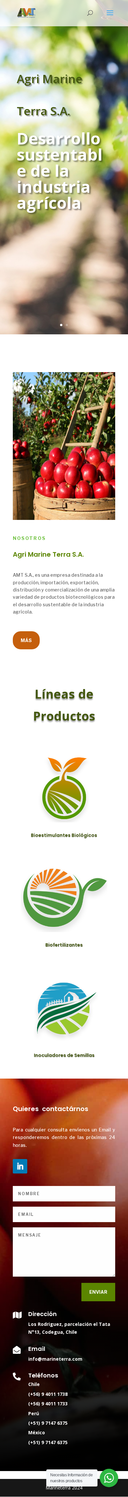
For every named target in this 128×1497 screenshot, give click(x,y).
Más (26, 640)
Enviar (98, 1292)
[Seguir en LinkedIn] (20, 1166)
